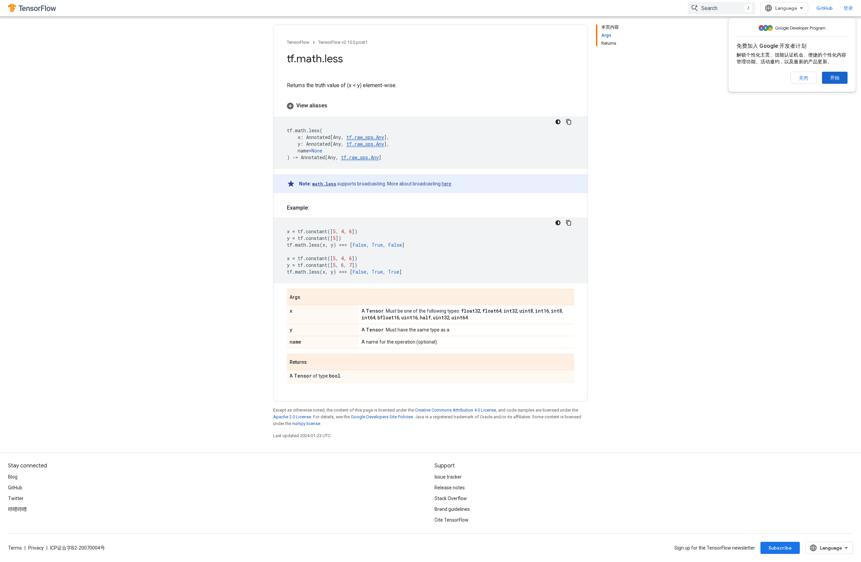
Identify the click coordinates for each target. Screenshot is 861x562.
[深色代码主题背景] (558, 121)
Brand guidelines (452, 509)
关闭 (803, 78)
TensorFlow (298, 42)
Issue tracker (448, 477)
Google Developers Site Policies (382, 416)
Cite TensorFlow (452, 520)
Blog (12, 477)
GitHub (824, 8)
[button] (430, 106)
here (446, 183)
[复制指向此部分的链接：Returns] (313, 362)
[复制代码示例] (568, 121)
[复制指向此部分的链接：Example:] (316, 208)
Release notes (450, 487)
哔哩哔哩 (17, 509)
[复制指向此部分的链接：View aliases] (334, 106)
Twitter (16, 498)
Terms (15, 548)
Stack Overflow (451, 498)
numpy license (306, 423)
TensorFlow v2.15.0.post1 (343, 42)
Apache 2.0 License (292, 416)
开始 (834, 78)
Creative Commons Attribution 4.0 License (455, 410)
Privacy (36, 548)
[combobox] (721, 8)
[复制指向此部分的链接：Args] (307, 297)
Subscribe (780, 548)
